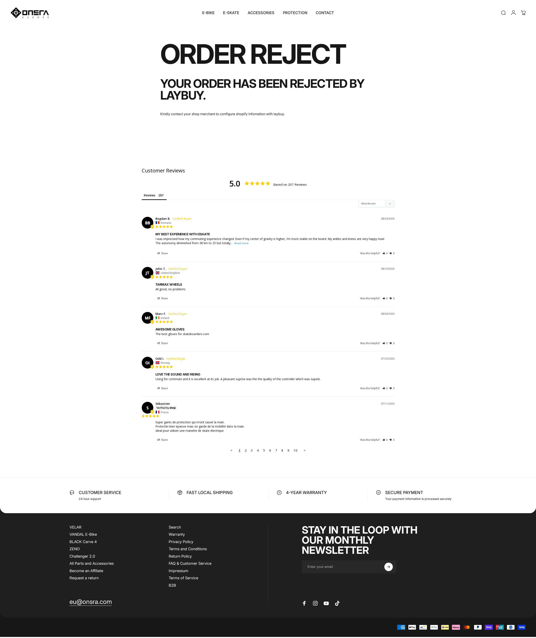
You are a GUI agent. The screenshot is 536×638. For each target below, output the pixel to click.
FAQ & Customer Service (190, 563)
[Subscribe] (388, 567)
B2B (172, 585)
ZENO (75, 549)
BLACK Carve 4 (83, 541)
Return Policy (180, 556)
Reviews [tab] (149, 195)
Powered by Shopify (59, 627)
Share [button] (164, 253)
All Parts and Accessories (92, 563)
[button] (385, 253)
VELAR (76, 527)
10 (295, 450)
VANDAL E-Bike (83, 534)
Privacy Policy (181, 541)
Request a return (84, 578)
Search (175, 527)
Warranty (177, 534)
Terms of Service (183, 578)
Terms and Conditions (188, 549)
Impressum (178, 571)
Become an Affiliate (86, 571)
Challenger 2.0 (82, 556)
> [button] (305, 450)
